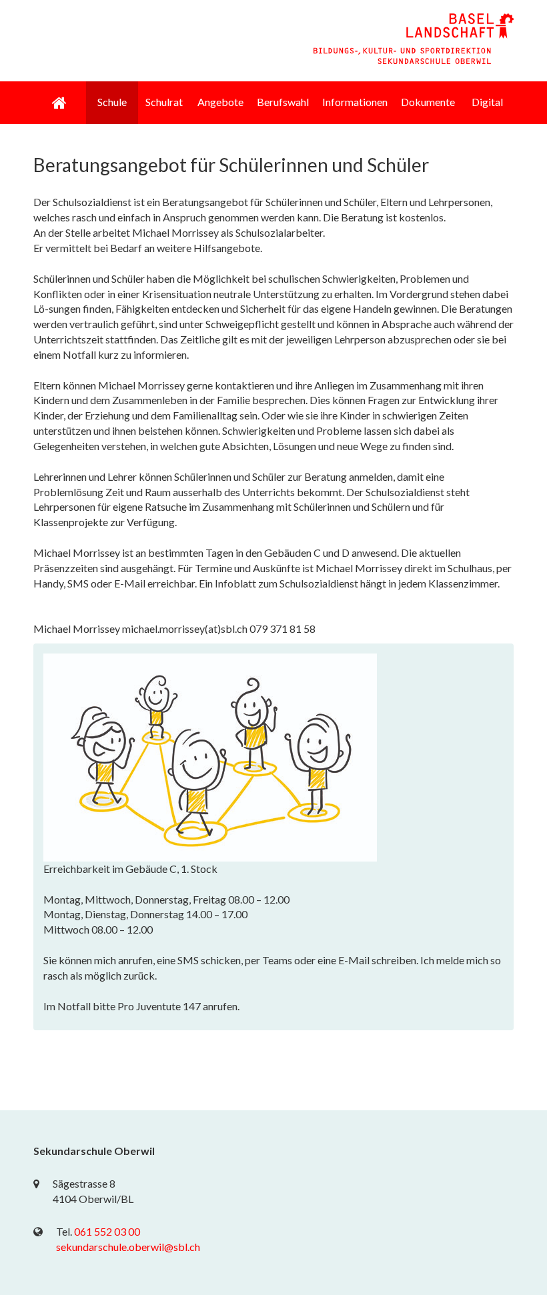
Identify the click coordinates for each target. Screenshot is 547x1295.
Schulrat (164, 101)
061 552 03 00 (107, 1231)
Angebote (220, 101)
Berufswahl (283, 101)
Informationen (355, 101)
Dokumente (428, 101)
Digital (487, 101)
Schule (112, 101)
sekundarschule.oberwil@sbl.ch (128, 1246)
